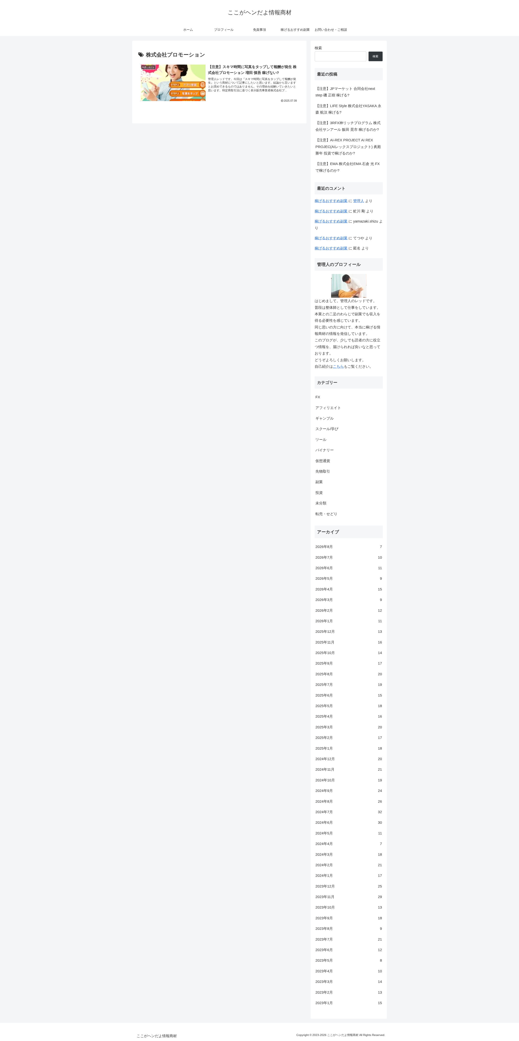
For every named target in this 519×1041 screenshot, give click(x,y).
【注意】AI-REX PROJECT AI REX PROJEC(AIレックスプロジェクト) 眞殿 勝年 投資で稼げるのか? (348, 146)
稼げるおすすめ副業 (331, 201)
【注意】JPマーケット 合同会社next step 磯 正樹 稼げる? (345, 92)
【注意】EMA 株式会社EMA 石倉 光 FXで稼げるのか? (347, 167)
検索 (318, 48)
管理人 (358, 201)
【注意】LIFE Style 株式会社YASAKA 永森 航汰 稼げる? (348, 109)
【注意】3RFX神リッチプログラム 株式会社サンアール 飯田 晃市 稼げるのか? (348, 126)
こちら (338, 366)
